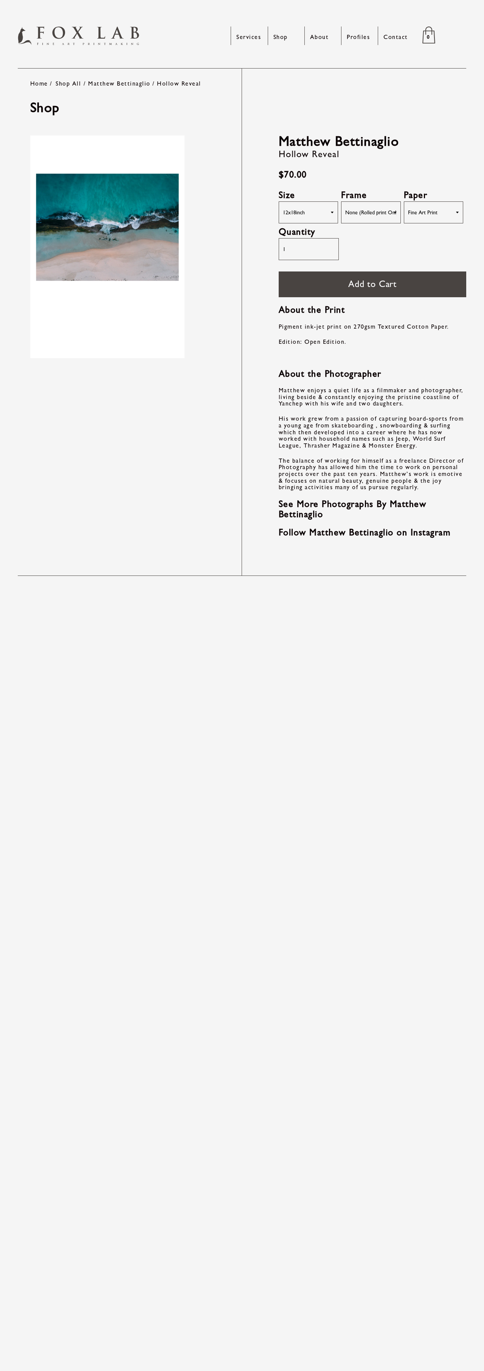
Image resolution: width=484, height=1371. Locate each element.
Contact (395, 37)
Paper (416, 195)
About (319, 37)
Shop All (68, 83)
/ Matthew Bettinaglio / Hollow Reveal (142, 83)
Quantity (297, 231)
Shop (280, 37)
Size (287, 195)
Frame (354, 195)
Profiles (358, 37)
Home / (41, 83)
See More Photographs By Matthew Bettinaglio (353, 509)
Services (248, 37)
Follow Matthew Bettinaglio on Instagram (365, 532)
